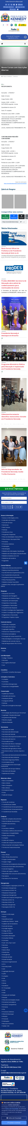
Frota (4, 792)
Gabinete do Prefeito (8, 773)
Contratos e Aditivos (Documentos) (12, 830)
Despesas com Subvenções (10, 600)
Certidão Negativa (7, 928)
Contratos (5, 681)
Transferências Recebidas (9, 811)
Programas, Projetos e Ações (10, 617)
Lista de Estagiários (8, 869)
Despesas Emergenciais (9, 893)
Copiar (23, 222)
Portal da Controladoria (9, 634)
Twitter (21, 218)
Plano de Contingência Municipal (11, 705)
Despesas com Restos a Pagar (11, 598)
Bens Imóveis (6, 783)
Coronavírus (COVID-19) (9, 890)
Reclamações (6, 548)
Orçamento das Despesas (9, 607)
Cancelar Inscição (7, 508)
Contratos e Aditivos (8, 828)
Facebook (14, 218)
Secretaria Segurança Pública (10, 760)
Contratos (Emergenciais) (9, 684)
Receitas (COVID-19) (8, 900)
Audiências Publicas (8, 693)
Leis (3, 665)
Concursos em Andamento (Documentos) (14, 864)
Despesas (5, 947)
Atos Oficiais (6, 854)
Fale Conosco (6, 527)
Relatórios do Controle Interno (11, 641)
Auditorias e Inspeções (9, 624)
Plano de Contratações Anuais (11, 1000)
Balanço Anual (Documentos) (10, 570)
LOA (3, 978)
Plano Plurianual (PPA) (8, 580)
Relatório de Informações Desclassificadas (14, 553)
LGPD (4, 973)
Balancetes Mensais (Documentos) (12, 568)
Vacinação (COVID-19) (8, 907)
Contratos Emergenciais (9, 888)
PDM (3, 992)
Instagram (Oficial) (7, 701)
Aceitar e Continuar (14, 1122)
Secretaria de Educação (9, 771)
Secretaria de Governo (8, 739)
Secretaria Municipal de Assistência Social (14, 736)
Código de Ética (6, 931)
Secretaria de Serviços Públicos (11, 768)
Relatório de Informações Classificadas (13, 551)
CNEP (4, 826)
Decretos (5, 660)
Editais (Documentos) (8, 835)
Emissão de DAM (7, 957)
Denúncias (5, 525)
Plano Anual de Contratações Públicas (13, 845)
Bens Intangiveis (7, 785)
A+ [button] (6, 4)
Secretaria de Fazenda (8, 734)
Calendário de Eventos (8, 520)
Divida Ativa (5, 952)
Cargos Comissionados (8, 859)
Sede (3, 650)
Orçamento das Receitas (9, 717)
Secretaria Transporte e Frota (11, 746)
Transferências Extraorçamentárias (12, 807)
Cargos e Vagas (6, 861)
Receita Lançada (7, 720)
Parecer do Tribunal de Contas (11, 631)
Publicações (5, 546)
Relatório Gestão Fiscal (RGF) (10, 582)
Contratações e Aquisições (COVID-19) (13, 885)
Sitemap (13, 9)
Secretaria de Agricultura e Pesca (11, 748)
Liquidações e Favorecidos (9, 605)
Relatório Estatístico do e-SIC (10, 556)
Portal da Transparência (9, 1004)
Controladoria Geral (8, 762)
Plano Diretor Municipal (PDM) (11, 539)
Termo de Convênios (8, 802)
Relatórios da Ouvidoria (9, 558)
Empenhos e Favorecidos (9, 603)
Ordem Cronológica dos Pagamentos (12, 610)
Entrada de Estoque (8, 790)
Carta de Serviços (7, 522)
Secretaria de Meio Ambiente (10, 757)
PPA (3, 1009)
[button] (20, 7)
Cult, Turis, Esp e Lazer (9, 943)
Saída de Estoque (7, 795)
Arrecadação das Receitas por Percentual (14, 713)
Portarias (5, 541)
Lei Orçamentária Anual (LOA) (10, 575)
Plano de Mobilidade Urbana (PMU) (12, 537)
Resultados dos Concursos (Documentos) (14, 873)
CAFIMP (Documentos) (8, 823)
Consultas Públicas (7, 938)
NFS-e (4, 981)
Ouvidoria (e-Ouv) (7, 532)
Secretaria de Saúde (8, 729)
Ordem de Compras (8, 840)
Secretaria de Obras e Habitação (11, 743)
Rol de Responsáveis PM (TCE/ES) (12, 643)
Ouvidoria (5, 985)
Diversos (15, 76)
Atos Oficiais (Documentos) (10, 857)
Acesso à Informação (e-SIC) (10, 518)
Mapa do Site (20, 7)
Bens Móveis (6, 788)
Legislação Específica (8, 629)
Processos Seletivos (8, 544)
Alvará (4, 916)
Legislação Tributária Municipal (11, 715)
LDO (3, 969)
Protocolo (5, 1019)
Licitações (5, 679)
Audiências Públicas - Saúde (10, 921)
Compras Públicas (7, 933)
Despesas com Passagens (9, 596)
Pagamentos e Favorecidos (10, 615)
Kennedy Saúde (6, 966)
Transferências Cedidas (9, 804)
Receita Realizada (7, 722)
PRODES (4, 1016)
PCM (3, 990)
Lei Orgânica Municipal (8, 662)
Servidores (5, 876)
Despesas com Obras (8, 593)
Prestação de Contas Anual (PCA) (11, 636)
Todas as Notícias (7, 76)
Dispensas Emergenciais (9, 895)
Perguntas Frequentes (8, 534)
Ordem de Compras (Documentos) (12, 842)
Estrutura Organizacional (9, 962)
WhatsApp (5, 218)
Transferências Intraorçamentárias (12, 809)
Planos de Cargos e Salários (10, 871)
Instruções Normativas (9, 627)
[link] (16, 4)
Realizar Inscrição (7, 506)
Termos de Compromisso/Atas (11, 847)
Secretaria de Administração (10, 732)
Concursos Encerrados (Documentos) (13, 866)
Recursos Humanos (8, 1023)
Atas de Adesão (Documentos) (11, 821)
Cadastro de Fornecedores (10, 923)
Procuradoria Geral (7, 741)
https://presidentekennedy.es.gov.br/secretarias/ (15, 183)
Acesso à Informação (8, 914)
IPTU (3, 964)
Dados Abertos (9, 7)
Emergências (6, 954)
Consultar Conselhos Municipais (11, 672)
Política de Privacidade (11, 1108)
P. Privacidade (6, 988)
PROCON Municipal (8, 1014)
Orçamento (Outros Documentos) (12, 577)
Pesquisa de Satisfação (8, 995)
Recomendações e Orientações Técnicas (13, 638)
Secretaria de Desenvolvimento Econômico (14, 755)
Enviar (18, 507)
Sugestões (5, 560)
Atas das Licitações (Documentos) (11, 819)
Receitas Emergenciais (8, 904)
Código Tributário (7, 658)
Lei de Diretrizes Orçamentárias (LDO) (13, 572)
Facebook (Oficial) (7, 698)
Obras (4, 983)
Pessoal (4, 997)
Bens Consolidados (7, 780)
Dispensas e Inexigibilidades (10, 686)
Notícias (4, 530)
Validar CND (5, 1026)
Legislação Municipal (8, 971)
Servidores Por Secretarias (10, 878)
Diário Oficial (6, 950)
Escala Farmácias (7, 959)
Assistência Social (7, 919)
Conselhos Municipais (8, 935)
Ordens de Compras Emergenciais (12, 897)
